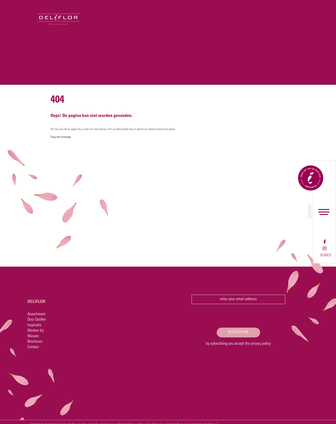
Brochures (34, 342)
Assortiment (36, 314)
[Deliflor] (40, 13)
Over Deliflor (36, 320)
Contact (33, 347)
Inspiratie (34, 325)
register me (238, 332)
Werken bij (35, 331)
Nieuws (33, 336)
